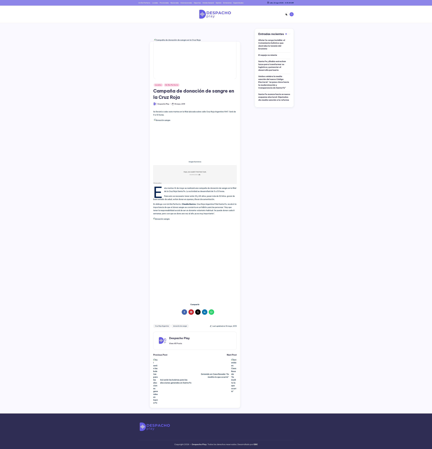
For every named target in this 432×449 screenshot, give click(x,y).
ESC (256, 444)
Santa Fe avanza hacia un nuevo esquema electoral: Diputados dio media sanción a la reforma (274, 97)
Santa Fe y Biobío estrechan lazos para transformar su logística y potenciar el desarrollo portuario (272, 65)
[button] (175, 343)
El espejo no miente (267, 55)
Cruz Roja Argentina (162, 326)
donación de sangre (180, 326)
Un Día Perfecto (171, 85)
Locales (158, 85)
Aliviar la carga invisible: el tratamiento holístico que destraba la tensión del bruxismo (271, 44)
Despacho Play (179, 338)
